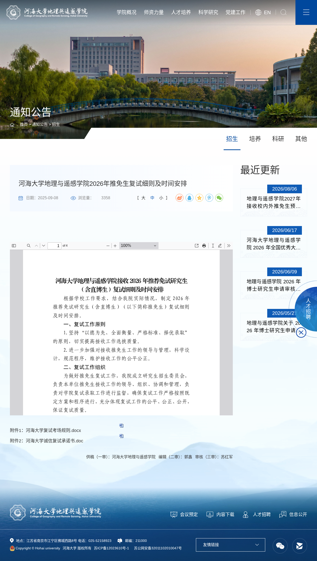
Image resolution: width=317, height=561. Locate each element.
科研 (278, 138)
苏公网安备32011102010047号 (158, 548)
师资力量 (154, 12)
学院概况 (126, 12)
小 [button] (161, 198)
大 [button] (143, 198)
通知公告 (40, 124)
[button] (284, 12)
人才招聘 (262, 514)
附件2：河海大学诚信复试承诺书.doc (46, 440)
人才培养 (181, 12)
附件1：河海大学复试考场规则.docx (45, 430)
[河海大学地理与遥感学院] (46, 12)
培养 (255, 138)
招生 (56, 124)
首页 (24, 124)
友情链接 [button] (211, 545)
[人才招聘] (303, 309)
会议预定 (189, 514)
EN (267, 12)
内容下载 (225, 514)
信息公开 (298, 514)
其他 (301, 138)
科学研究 (208, 12)
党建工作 (235, 12)
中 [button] (152, 198)
